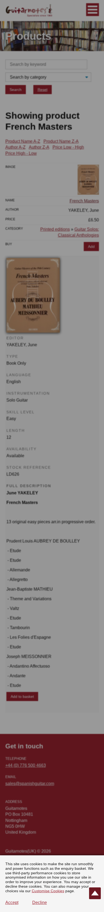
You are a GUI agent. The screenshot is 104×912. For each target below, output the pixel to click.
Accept (11, 902)
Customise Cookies (48, 891)
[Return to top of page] (95, 893)
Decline (39, 902)
